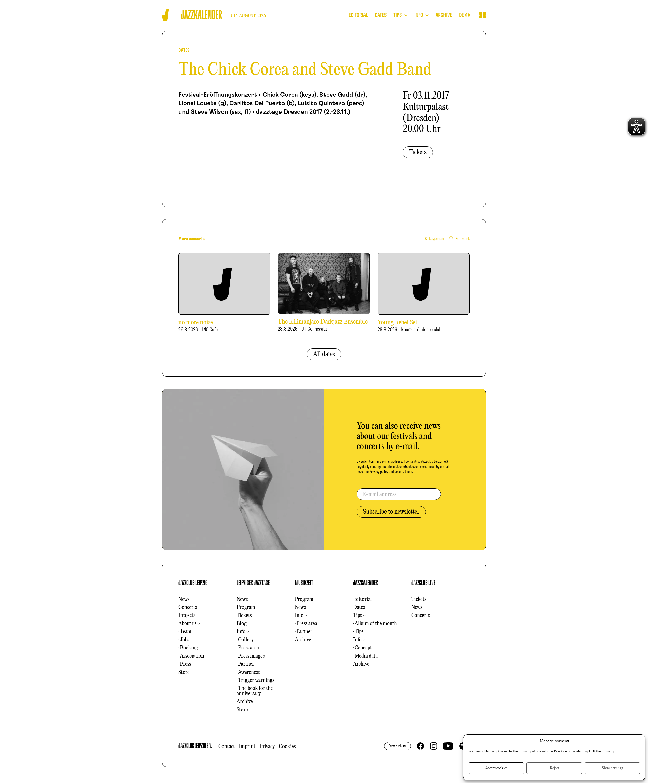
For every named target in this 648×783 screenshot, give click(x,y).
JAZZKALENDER (365, 583)
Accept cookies (496, 768)
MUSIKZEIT (304, 583)
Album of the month (376, 624)
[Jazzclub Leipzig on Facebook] (420, 746)
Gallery (246, 640)
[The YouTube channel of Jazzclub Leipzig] (448, 746)
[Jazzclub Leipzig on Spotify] (463, 746)
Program (246, 607)
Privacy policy (378, 472)
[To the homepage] (165, 15)
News (183, 599)
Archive (245, 702)
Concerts (187, 607)
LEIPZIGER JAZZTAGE (253, 583)
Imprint (247, 746)
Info (241, 632)
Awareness (249, 672)
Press (185, 664)
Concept (363, 648)
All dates (324, 354)
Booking (189, 648)
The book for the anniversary (255, 691)
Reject (554, 768)
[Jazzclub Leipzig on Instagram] (433, 746)
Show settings (612, 768)
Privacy (267, 746)
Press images (251, 656)
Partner (246, 664)
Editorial (362, 599)
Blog (242, 624)
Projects (186, 615)
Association (192, 656)
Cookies (287, 746)
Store (184, 672)
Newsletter (398, 745)
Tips (357, 615)
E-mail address (379, 494)
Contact (226, 746)
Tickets (418, 152)
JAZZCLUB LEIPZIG (193, 583)
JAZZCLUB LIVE (423, 583)
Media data (366, 656)
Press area (248, 648)
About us (187, 624)
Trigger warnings (256, 680)
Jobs (184, 640)
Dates (359, 607)
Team (185, 632)
